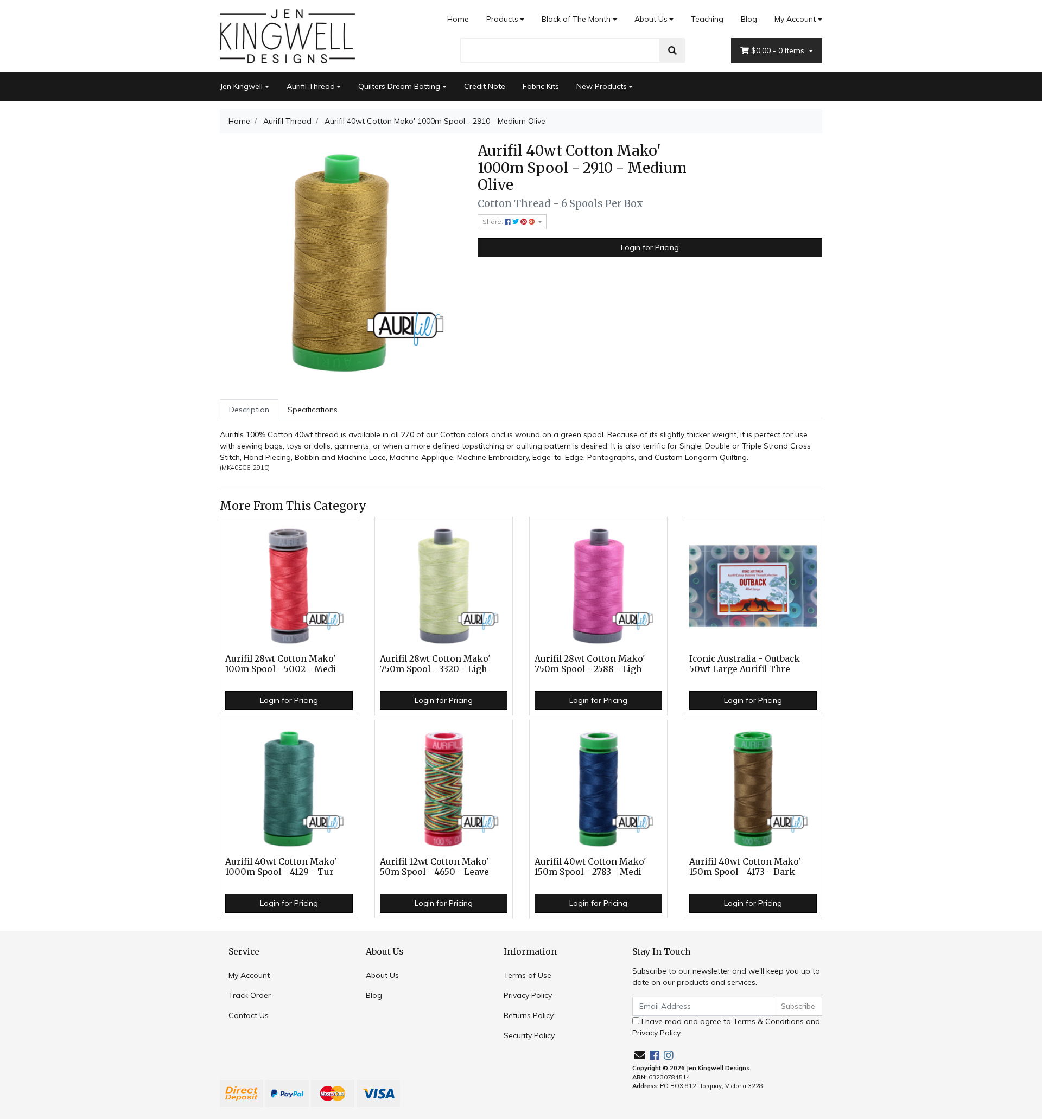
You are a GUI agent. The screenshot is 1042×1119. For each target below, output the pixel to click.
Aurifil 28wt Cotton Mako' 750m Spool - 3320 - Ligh (435, 664)
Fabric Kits (541, 86)
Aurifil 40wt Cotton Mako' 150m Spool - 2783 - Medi (590, 866)
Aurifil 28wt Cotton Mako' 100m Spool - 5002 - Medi (280, 664)
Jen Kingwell (241, 86)
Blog (749, 19)
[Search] (672, 50)
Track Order (249, 995)
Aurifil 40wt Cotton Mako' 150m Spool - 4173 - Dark (745, 866)
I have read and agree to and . (726, 1027)
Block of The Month (576, 19)
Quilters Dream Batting (399, 86)
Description (249, 409)
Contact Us (248, 1015)
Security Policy (529, 1035)
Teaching (707, 19)
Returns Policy (529, 1015)
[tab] (249, 409)
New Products (601, 86)
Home (458, 19)
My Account (795, 19)
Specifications (313, 409)
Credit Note (484, 86)
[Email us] (639, 1055)
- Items (778, 50)
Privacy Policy (528, 995)
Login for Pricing (650, 247)
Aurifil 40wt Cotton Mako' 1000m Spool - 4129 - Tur (281, 866)
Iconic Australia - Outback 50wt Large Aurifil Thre (744, 664)
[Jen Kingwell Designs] (287, 35)
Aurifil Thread (311, 86)
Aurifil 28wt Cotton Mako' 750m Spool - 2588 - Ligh (590, 664)
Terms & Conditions (768, 1021)
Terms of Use (527, 975)
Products (502, 19)
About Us (651, 19)
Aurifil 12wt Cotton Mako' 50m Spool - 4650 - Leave (434, 866)
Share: (493, 222)
